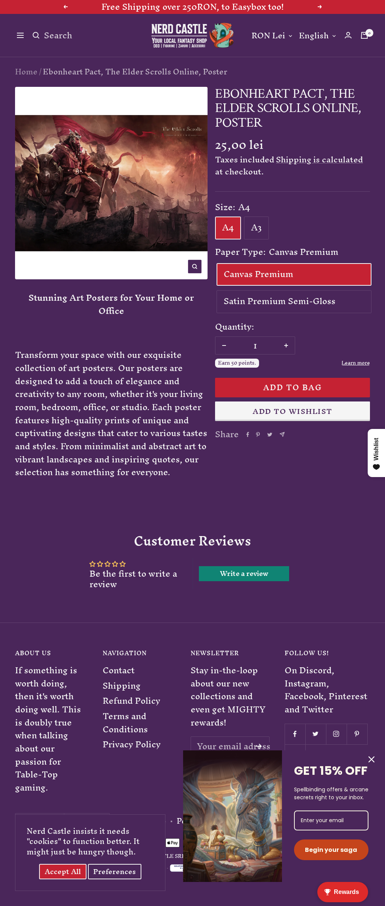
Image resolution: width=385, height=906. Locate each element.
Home (26, 71)
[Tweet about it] (270, 434)
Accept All (63, 871)
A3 (256, 227)
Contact (119, 670)
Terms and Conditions (125, 723)
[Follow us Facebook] (295, 734)
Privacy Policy (132, 744)
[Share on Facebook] (247, 434)
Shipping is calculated (319, 159)
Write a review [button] (244, 573)
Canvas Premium (258, 274)
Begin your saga (331, 849)
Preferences (114, 871)
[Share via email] (282, 434)
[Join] (259, 746)
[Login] (348, 35)
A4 (228, 227)
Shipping (122, 685)
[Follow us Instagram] (336, 734)
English (314, 36)
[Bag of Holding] (364, 35)
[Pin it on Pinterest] (258, 434)
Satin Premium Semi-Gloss (279, 301)
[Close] (371, 759)
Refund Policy (131, 701)
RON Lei (268, 36)
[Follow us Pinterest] (357, 734)
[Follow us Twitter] (315, 734)
